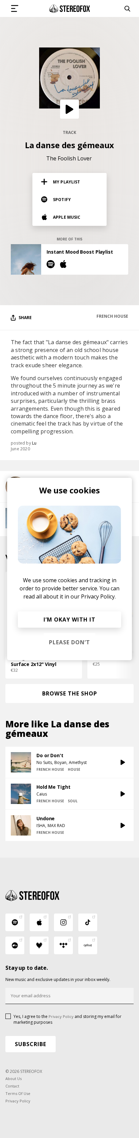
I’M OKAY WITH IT (69, 619)
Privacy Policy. (98, 596)
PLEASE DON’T (69, 642)
